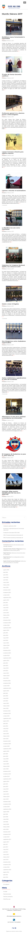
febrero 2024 (6, 645)
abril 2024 (5, 640)
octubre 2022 (6, 685)
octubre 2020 (6, 746)
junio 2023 (5, 665)
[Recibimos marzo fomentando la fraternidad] (14, 26)
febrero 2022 (6, 705)
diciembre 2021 (6, 710)
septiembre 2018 (7, 809)
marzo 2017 (6, 854)
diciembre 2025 (6, 590)
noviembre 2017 (7, 834)
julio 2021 (5, 723)
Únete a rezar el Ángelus (10, 304)
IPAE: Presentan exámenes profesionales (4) (13, 535)
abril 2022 (5, 700)
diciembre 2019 (6, 771)
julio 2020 (5, 753)
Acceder (5, 891)
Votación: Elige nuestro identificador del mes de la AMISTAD (11, 493)
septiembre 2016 (7, 869)
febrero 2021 (6, 736)
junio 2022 (5, 695)
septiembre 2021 (7, 718)
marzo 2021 (6, 733)
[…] (18, 51)
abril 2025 (5, 610)
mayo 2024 (5, 637)
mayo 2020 (5, 758)
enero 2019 (5, 799)
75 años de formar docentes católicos (11, 75)
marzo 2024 (6, 642)
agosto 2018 (6, 811)
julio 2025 (5, 602)
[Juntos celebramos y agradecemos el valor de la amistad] (14, 368)
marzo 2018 (6, 824)
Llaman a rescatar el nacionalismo (14, 190)
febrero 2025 (6, 615)
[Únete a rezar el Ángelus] (14, 293)
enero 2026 (5, 587)
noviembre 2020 (7, 743)
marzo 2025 (6, 612)
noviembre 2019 (7, 773)
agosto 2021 (6, 721)
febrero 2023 (6, 675)
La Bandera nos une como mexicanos (11, 228)
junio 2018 (5, 816)
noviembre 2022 (7, 683)
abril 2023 (5, 670)
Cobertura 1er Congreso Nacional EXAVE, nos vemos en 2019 (13, 265)
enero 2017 (5, 859)
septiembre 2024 (7, 627)
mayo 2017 (5, 849)
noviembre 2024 (7, 622)
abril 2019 (5, 791)
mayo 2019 (5, 789)
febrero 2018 (6, 826)
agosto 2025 (6, 600)
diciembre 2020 (6, 741)
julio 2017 (5, 844)
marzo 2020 (6, 763)
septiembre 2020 (7, 748)
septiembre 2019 (7, 778)
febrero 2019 (6, 796)
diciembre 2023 (6, 650)
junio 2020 (5, 756)
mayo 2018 (5, 819)
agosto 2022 (6, 690)
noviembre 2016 (7, 864)
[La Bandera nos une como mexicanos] (14, 217)
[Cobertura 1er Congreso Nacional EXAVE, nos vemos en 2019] (14, 255)
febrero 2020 (6, 766)
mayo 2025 (5, 607)
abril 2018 (5, 821)
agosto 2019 (6, 781)
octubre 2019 (6, 776)
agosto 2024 (6, 630)
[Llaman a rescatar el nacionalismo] (14, 180)
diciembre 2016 (6, 862)
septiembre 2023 (7, 658)
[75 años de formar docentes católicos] (14, 64)
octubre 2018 (6, 806)
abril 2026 (5, 579)
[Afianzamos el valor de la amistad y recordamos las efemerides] (14, 406)
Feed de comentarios (8, 896)
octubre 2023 (6, 655)
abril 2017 (5, 852)
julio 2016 (5, 874)
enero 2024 (5, 647)
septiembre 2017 (7, 839)
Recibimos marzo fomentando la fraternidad (13, 37)
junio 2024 (5, 635)
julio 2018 (5, 814)
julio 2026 (5, 572)
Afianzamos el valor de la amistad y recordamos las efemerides (13, 417)
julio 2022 (5, 693)
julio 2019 (5, 784)
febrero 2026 (6, 584)
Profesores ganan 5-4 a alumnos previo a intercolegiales (13, 113)
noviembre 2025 (7, 592)
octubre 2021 (6, 715)
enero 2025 (5, 617)
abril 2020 (5, 761)
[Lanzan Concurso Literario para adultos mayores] (14, 141)
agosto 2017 (6, 841)
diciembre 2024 (6, 620)
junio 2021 (5, 726)
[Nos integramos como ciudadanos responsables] (14, 331)
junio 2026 (5, 574)
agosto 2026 (6, 569)
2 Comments (4, 394)
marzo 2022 (6, 703)
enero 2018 (5, 829)
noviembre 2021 (7, 713)
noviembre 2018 (7, 804)
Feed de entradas (7, 894)
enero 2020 (5, 768)
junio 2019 (5, 786)
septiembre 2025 (7, 597)
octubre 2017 (6, 836)
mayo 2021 (5, 728)
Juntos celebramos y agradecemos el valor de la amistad (14, 378)
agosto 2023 (6, 660)
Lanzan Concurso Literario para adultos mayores (12, 152)
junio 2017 (5, 846)
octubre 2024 (6, 625)
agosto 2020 (6, 751)
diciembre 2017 (6, 831)
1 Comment (4, 205)
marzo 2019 (6, 794)
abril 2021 (5, 731)
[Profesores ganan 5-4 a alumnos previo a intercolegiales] (14, 103)
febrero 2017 (6, 857)
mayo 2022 (5, 698)
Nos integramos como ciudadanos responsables (14, 341)
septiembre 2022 (7, 688)
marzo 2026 (6, 582)
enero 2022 (5, 708)
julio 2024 (5, 632)
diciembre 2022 (6, 680)
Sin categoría (6, 884)
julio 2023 (5, 663)
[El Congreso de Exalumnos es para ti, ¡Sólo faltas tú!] (14, 443)
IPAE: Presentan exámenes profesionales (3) (13, 537)
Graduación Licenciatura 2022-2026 (11, 532)
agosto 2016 (6, 872)
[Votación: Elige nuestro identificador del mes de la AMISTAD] (14, 481)
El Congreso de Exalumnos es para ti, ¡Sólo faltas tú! (14, 454)
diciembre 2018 (6, 801)
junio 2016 (5, 877)
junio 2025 (5, 605)
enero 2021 (5, 738)
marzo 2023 (6, 673)
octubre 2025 (6, 595)
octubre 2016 (6, 867)
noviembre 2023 (7, 653)
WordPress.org (6, 899)
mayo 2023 (5, 668)
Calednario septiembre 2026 (9, 526)
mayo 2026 (5, 577)
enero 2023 (5, 678)
